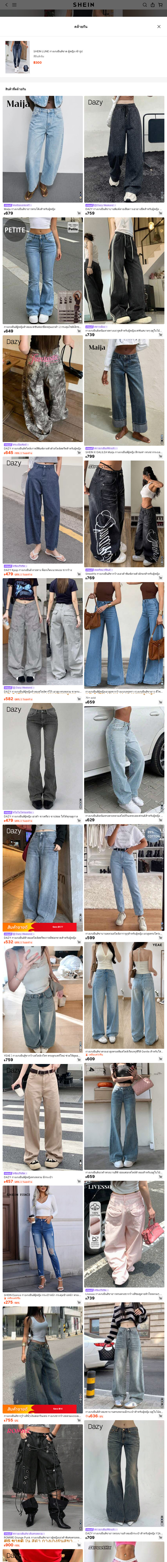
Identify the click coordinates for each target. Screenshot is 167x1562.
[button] (79, 213)
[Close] (159, 26)
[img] (43, 927)
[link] (18, 205)
